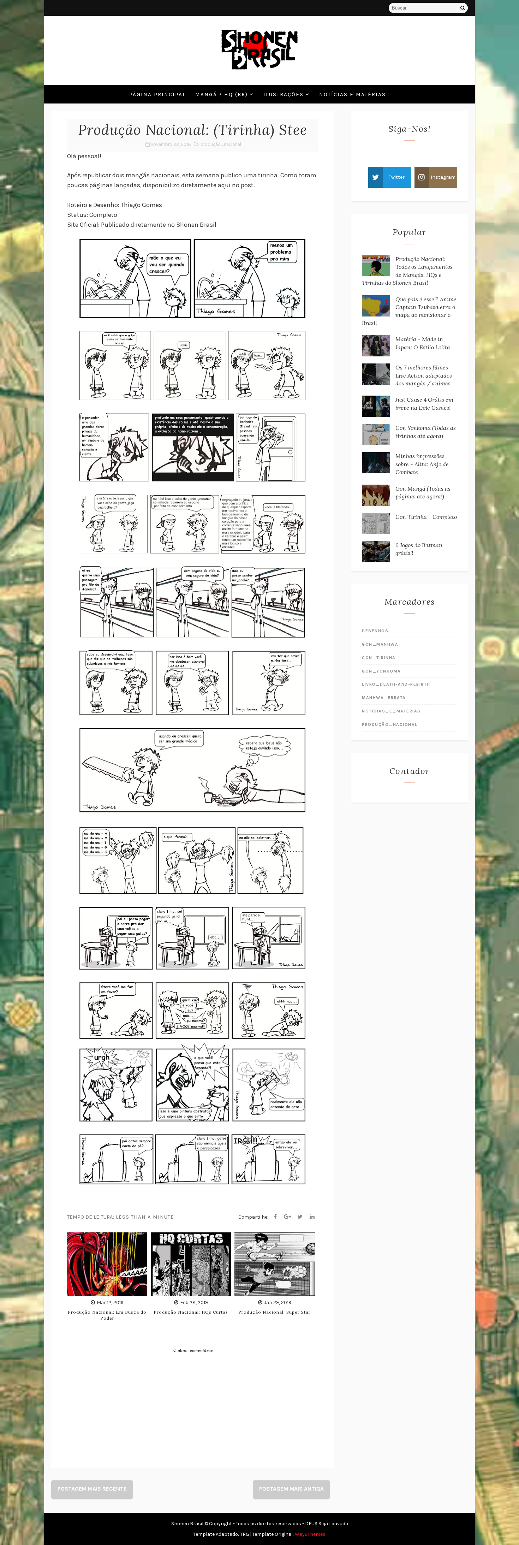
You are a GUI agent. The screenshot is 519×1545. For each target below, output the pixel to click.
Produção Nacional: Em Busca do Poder (107, 1315)
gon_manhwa (380, 644)
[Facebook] (275, 1217)
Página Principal (157, 94)
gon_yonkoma (381, 671)
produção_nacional (221, 144)
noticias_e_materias (391, 711)
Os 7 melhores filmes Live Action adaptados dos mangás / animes (423, 375)
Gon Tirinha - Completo (426, 516)
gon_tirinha (379, 657)
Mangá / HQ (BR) (221, 94)
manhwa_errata (384, 697)
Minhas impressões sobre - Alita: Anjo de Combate (422, 463)
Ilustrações (283, 94)
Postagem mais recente (92, 1488)
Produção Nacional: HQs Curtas (191, 1312)
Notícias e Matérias (352, 94)
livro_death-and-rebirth (396, 684)
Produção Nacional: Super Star (274, 1312)
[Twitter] (299, 1217)
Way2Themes (310, 1534)
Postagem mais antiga (291, 1488)
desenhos (375, 630)
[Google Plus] (287, 1217)
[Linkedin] (312, 1217)
